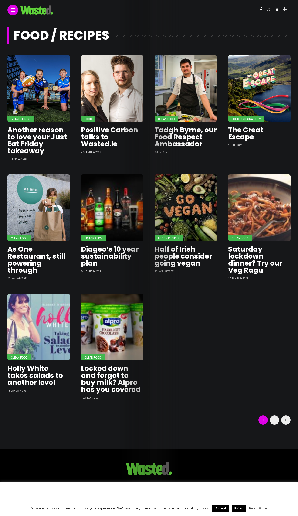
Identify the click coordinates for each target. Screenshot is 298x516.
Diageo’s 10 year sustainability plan (110, 256)
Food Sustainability (246, 119)
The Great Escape (245, 133)
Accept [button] (221, 508)
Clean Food (166, 119)
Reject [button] (238, 508)
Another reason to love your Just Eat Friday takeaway (37, 140)
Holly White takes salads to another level (35, 375)
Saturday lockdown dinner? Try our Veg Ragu (255, 259)
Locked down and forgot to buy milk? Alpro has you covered (111, 378)
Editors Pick (93, 238)
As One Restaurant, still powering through (36, 259)
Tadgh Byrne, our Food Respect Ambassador (186, 137)
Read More (258, 508)
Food (88, 119)
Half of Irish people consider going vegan (183, 256)
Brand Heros (20, 119)
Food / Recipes (168, 238)
